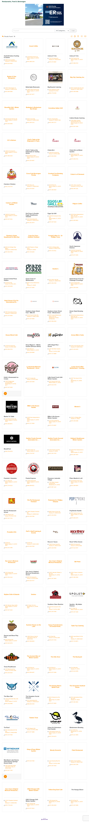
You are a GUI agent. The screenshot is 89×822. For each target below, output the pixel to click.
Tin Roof (6, 727)
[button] (3, 36)
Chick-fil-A (51, 150)
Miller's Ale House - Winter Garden (54, 417)
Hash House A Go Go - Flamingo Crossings (77, 279)
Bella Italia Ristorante (33, 87)
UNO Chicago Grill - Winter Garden (32, 800)
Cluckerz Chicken (9, 184)
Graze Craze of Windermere (30, 279)
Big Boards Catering (54, 87)
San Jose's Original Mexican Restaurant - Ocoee (33, 573)
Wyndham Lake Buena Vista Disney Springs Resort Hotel (11, 761)
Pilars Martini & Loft (76, 478)
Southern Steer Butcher (55, 604)
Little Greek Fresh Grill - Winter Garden (55, 378)
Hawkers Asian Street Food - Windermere (55, 311)
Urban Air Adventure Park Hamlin (54, 728)
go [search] (73, 30)
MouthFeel (7, 449)
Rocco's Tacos (52, 542)
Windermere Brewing (76, 727)
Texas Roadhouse (10, 666)
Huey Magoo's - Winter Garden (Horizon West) (33, 345)
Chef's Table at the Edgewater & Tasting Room (32, 151)
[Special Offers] (5, 394)
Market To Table (9, 416)
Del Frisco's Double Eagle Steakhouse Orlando (32, 215)
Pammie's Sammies (10, 478)
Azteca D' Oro (52, 56)
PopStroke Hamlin (76, 510)
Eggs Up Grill (52, 213)
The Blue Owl (8, 696)
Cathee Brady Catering (77, 118)
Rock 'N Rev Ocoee (76, 542)
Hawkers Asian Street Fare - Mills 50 (33, 311)
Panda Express (31, 478)
